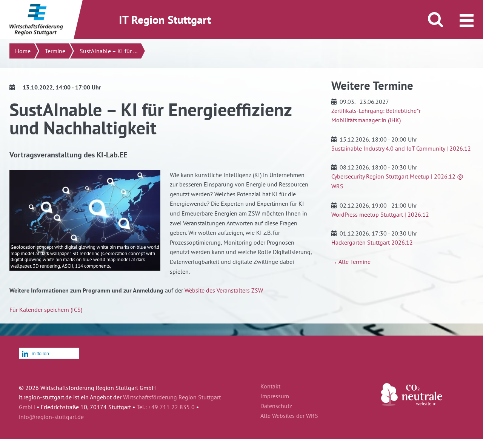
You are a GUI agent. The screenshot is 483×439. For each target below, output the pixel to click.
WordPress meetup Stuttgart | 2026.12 (380, 214)
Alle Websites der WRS (289, 416)
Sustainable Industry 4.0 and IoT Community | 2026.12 (401, 148)
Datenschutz (276, 406)
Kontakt (270, 386)
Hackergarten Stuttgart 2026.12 (372, 242)
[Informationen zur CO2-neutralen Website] (411, 403)
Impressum (274, 396)
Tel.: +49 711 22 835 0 (166, 407)
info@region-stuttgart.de (51, 417)
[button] (49, 353)
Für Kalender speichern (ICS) (45, 309)
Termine (55, 51)
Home (23, 51)
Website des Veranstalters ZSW (224, 290)
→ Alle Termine (351, 261)
